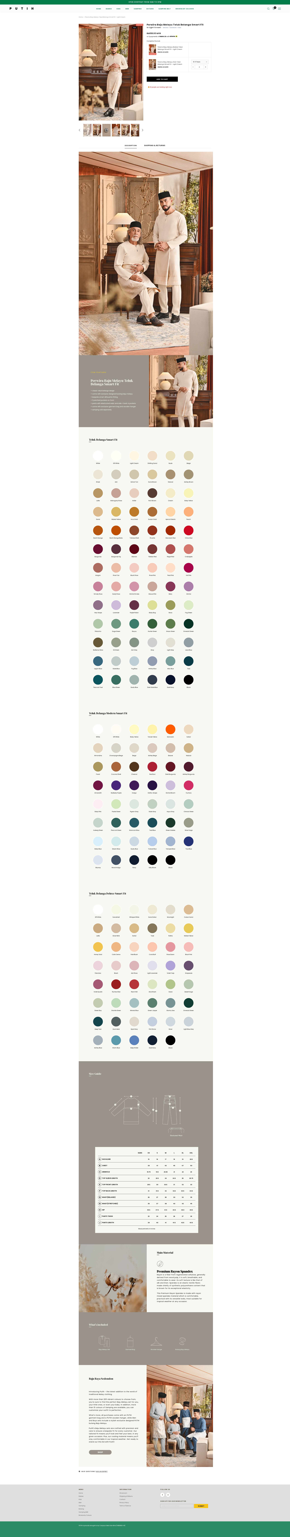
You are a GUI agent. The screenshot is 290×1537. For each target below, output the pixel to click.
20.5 (191, 1159)
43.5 (174, 1210)
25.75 (191, 1178)
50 (191, 1166)
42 (183, 1204)
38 (166, 1204)
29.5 (148, 1185)
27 (157, 1197)
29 (191, 1216)
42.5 (182, 1223)
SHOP (100, 1452)
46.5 (182, 1210)
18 (174, 1159)
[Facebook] (162, 1495)
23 (191, 1172)
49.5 (191, 1210)
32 (183, 1185)
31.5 (157, 1191)
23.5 (157, 1178)
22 (183, 1172)
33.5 (182, 1191)
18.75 (149, 1172)
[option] (111, 72)
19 (182, 1159)
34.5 (191, 1191)
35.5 (148, 1210)
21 (174, 1172)
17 (165, 1159)
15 (148, 1159)
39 (149, 1166)
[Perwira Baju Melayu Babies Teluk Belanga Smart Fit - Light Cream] (152, 49)
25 (183, 1178)
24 (166, 1178)
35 (191, 1197)
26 (174, 1216)
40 (174, 1204)
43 (166, 1166)
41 (157, 1166)
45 (174, 1166)
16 (157, 1159)
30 (157, 1185)
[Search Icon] (268, 8)
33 (191, 1185)
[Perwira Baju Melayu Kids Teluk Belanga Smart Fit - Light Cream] (152, 64)
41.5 (165, 1210)
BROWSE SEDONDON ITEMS (172, 28)
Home (81, 17)
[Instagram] (168, 1495)
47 (183, 1166)
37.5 (157, 1210)
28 (166, 1197)
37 (157, 1204)
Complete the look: (153, 41)
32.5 (174, 1191)
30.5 (165, 1185)
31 (174, 1185)
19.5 (157, 1172)
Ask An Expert (102, 1471)
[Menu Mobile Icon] (279, 8)
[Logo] (22, 8)
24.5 (174, 1178)
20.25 (166, 1172)
